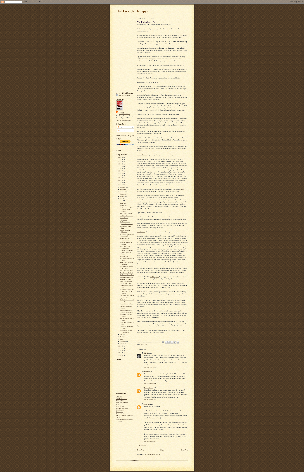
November (123, 189)
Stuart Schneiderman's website (124, 419)
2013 (120, 185)
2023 (120, 162)
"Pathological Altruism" (126, 273)
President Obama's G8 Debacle (126, 243)
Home (162, 450)
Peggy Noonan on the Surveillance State (126, 282)
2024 (120, 159)
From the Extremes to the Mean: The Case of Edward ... (127, 291)
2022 (120, 164)
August (122, 196)
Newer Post (140, 450)
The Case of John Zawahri (127, 295)
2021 (120, 166)
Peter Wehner (141, 232)
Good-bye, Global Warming (125, 231)
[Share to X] (172, 342)
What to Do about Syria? (126, 304)
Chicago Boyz (120, 400)
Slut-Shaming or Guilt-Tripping (126, 315)
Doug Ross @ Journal (122, 402)
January (122, 343)
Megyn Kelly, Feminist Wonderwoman (126, 331)
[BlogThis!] (169, 342)
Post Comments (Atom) (152, 454)
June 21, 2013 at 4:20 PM (150, 441)
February (122, 341)
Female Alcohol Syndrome (124, 219)
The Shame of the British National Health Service (126, 209)
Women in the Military (126, 279)
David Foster (148, 388)
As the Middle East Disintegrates (125, 247)
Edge (117, 404)
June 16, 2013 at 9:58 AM (150, 399)
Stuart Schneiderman (124, 113)
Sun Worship (123, 205)
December (123, 187)
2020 (120, 168)
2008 (120, 355)
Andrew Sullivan (142, 155)
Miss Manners (120, 410)
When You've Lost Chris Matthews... (126, 263)
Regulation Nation (125, 298)
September (123, 194)
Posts (120, 127)
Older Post (184, 450)
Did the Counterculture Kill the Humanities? (126, 311)
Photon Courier (120, 414)
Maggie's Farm (120, 406)
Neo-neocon (119, 412)
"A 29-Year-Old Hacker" (126, 216)
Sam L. (146, 404)
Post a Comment (142, 445)
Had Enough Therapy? (132, 11)
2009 (120, 353)
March (122, 339)
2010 (120, 350)
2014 (120, 182)
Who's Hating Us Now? (126, 213)
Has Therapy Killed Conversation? (125, 239)
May (121, 334)
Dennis (146, 371)
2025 (120, 157)
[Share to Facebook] (175, 342)
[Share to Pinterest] (178, 342)
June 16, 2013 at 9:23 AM (150, 367)
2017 (120, 175)
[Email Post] (163, 342)
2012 (120, 346)
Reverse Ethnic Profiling (126, 277)
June (121, 201)
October (122, 192)
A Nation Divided (124, 256)
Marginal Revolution (122, 408)
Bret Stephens (154, 277)
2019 (120, 171)
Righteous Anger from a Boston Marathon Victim (126, 252)
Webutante (119, 421)
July (121, 198)
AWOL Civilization (121, 399)
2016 (120, 178)
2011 (120, 348)
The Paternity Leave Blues (127, 275)
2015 (120, 180)
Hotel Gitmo (123, 203)
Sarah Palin (144, 344)
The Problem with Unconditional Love (126, 223)
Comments (122, 131)
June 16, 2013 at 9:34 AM (150, 383)
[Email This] (166, 342)
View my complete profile (123, 120)
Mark (146, 353)
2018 (120, 173)
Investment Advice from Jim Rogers (126, 267)
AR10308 (119, 397)
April (121, 337)
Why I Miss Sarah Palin (126, 270)
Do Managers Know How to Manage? (127, 235)
